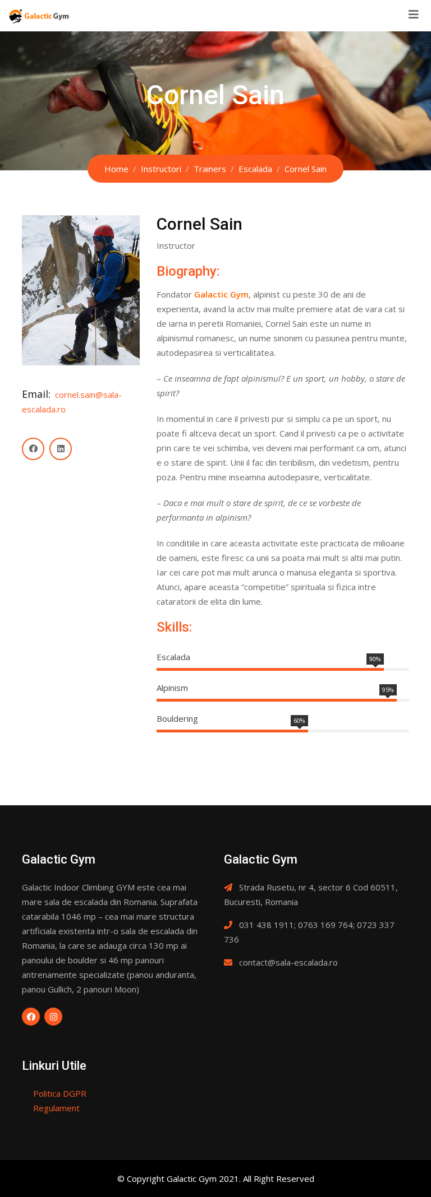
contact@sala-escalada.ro (288, 962)
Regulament (56, 1108)
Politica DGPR (59, 1093)
